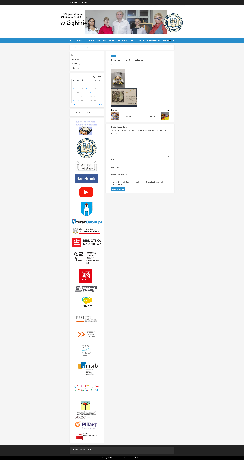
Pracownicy (122, 40)
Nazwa (114, 160)
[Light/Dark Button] (169, 40)
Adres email (116, 167)
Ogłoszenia (89, 40)
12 (74, 93)
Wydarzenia (75, 59)
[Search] (173, 40)
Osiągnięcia (75, 68)
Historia (78, 40)
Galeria (112, 40)
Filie (71, 40)
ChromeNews (128, 458)
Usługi (141, 40)
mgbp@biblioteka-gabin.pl (157, 40)
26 (74, 101)
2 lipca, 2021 (115, 64)
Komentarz (115, 134)
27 (78, 101)
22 (86, 97)
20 (78, 97)
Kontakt (133, 40)
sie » (100, 104)
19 (74, 97)
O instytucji (101, 40)
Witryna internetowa (119, 175)
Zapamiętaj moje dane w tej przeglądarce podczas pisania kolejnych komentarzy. (138, 183)
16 (91, 93)
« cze (73, 104)
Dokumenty (75, 64)
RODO (73, 55)
